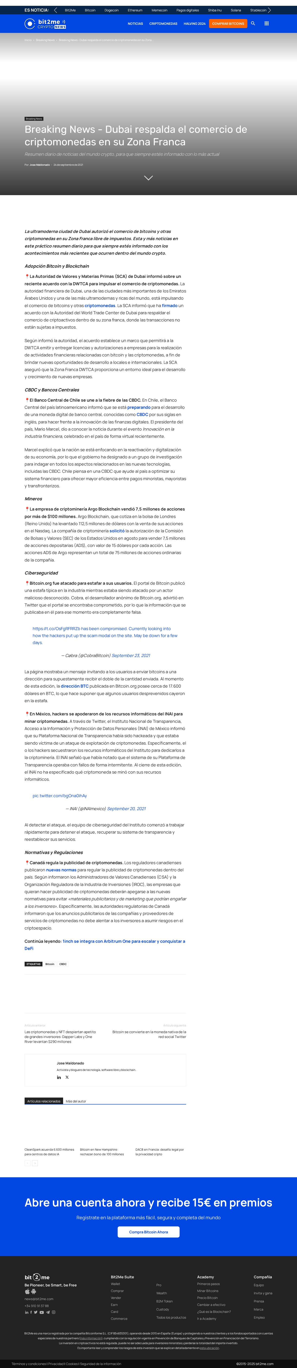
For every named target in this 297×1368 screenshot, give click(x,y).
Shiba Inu (215, 10)
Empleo (259, 1317)
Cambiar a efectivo (211, 1304)
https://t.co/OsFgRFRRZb (56, 628)
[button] (252, 24)
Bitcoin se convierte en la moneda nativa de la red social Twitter (149, 1034)
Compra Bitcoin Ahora (148, 1232)
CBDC (63, 964)
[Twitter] (40, 214)
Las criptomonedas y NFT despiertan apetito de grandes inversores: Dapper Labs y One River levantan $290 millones (60, 1036)
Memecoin (159, 10)
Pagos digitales (188, 10)
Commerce (119, 1318)
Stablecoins (259, 10)
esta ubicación (209, 1348)
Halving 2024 (195, 23)
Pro (158, 1285)
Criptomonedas (163, 23)
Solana (236, 10)
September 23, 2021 (131, 655)
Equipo (259, 1285)
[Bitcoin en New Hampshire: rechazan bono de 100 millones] (105, 1128)
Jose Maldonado (40, 164)
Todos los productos (171, 1317)
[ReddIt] (72, 214)
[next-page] (35, 1163)
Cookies (72, 1364)
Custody (162, 1309)
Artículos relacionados (43, 1101)
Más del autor (76, 1101)
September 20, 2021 (126, 808)
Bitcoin (90, 10)
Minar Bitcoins (207, 1291)
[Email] (82, 214)
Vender (116, 1297)
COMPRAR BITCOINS (228, 23)
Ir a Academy (206, 1318)
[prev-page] (27, 1163)
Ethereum (135, 10)
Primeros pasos (208, 1284)
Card (114, 1311)
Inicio (28, 40)
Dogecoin (112, 10)
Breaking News (45, 40)
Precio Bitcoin (207, 1297)
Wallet (115, 1284)
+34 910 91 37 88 (37, 1306)
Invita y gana (263, 1293)
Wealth (161, 1293)
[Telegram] (93, 214)
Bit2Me (70, 10)
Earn (114, 1304)
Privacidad (56, 1364)
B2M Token (164, 1301)
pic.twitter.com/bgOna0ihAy (60, 795)
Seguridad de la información (100, 1364)
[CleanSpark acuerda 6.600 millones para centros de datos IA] (50, 1128)
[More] (104, 214)
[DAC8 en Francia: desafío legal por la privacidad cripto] (161, 1128)
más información (90, 1338)
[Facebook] (29, 214)
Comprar (117, 1291)
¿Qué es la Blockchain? (214, 1311)
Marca (258, 1309)
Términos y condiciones (29, 1364)
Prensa (259, 1301)
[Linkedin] (61, 214)
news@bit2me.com (39, 1299)
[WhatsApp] (50, 214)
